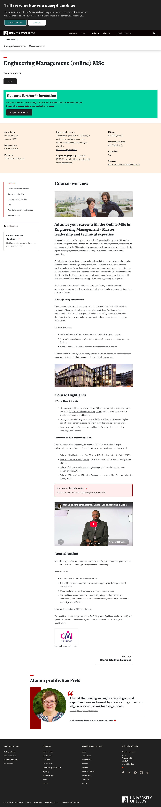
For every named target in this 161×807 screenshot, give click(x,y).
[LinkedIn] (129, 773)
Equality (46, 771)
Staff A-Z (85, 779)
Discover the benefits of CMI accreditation (73, 609)
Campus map (48, 751)
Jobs (84, 751)
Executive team (49, 775)
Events (45, 783)
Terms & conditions (51, 802)
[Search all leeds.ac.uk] (154, 33)
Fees (9, 204)
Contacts (85, 783)
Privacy (28, 802)
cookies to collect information (24, 12)
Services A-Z (87, 759)
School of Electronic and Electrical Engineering (80, 475)
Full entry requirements (66, 149)
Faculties (94, 33)
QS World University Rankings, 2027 (85, 411)
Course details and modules (18, 188)
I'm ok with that (15, 22)
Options (37, 22)
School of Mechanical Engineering (74, 459)
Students (72, 33)
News (45, 779)
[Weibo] (147, 773)
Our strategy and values (52, 767)
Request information (19, 112)
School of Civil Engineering (71, 455)
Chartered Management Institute (66, 646)
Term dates (86, 755)
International (8, 763)
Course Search (10, 39)
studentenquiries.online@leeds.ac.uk (124, 164)
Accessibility (38, 802)
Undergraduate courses (15, 45)
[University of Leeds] (139, 799)
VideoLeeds (86, 775)
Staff (83, 33)
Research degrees (10, 759)
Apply (10, 81)
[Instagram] (141, 773)
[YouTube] (135, 773)
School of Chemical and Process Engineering (79, 467)
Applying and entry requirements (20, 210)
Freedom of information (70, 802)
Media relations (88, 771)
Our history (47, 755)
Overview (11, 183)
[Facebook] (123, 773)
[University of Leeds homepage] (19, 33)
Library (85, 763)
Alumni (105, 33)
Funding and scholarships (17, 199)
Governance (47, 763)
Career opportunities (16, 194)
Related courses (14, 215)
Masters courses (37, 45)
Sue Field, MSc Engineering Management (84, 710)
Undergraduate (9, 751)
